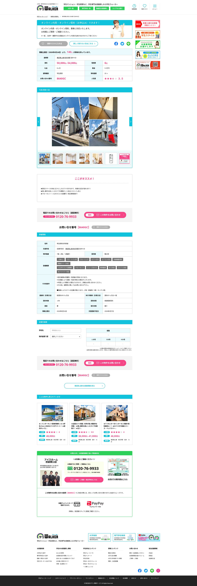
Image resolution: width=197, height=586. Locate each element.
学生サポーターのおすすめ (44, 561)
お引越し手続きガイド (62, 561)
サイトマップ (155, 578)
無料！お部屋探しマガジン (136, 553)
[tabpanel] (84, 121)
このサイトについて (60, 578)
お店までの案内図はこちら (118, 479)
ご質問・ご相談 (133, 558)
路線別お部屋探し (55, 16)
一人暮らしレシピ (88, 567)
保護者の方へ (101, 578)
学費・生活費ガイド (61, 564)
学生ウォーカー (47, 535)
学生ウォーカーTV (88, 553)
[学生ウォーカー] (47, 7)
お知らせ (133, 578)
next (130, 121)
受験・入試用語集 (113, 561)
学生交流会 (86, 558)
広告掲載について (114, 578)
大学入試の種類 (112, 556)
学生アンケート (87, 556)
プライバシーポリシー (76, 578)
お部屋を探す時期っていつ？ (64, 556)
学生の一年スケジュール (90, 564)
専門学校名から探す (42, 556)
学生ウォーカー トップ (42, 16)
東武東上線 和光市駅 (63, 58)
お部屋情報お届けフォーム (136, 556)
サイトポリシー (90, 578)
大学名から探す (41, 553)
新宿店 (150, 556)
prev (38, 121)
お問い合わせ (143, 578)
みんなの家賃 (60, 553)
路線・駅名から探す (42, 558)
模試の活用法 (112, 553)
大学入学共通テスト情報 (115, 558)
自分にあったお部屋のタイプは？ (65, 558)
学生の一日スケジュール (90, 561)
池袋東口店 (152, 558)
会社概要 (125, 578)
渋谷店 (150, 553)
